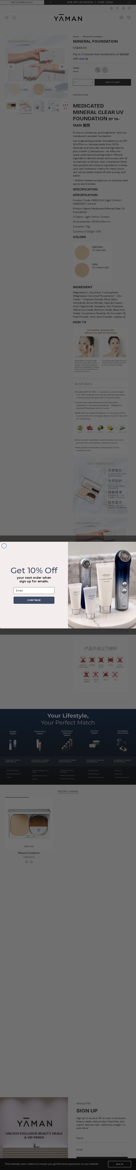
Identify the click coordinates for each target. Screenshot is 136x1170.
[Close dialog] (4, 545)
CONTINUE (34, 600)
